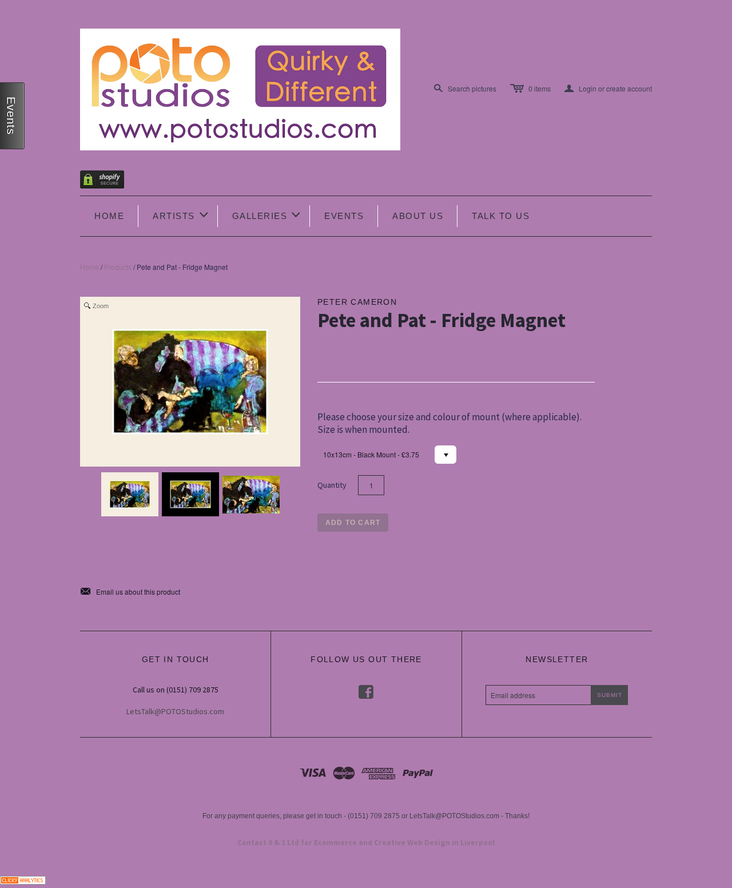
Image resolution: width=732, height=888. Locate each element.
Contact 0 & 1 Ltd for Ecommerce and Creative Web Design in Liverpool (366, 842)
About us (417, 216)
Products (118, 267)
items (539, 88)
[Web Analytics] (23, 879)
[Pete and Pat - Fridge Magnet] (129, 494)
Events (344, 216)
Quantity (332, 485)
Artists (181, 215)
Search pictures (472, 88)
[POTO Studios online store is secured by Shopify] (109, 181)
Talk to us (501, 216)
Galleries (267, 215)
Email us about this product (130, 591)
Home (109, 216)
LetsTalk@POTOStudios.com (175, 711)
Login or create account (608, 88)
